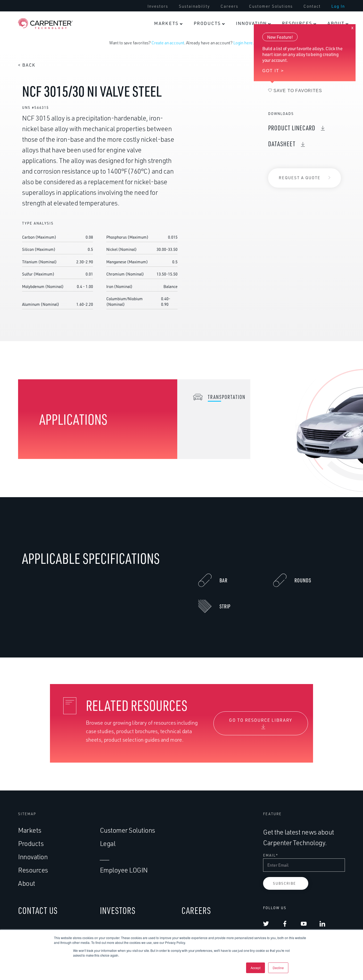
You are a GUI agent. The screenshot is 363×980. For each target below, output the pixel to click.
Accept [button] (255, 967)
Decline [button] (278, 967)
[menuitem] (168, 23)
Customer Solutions (127, 830)
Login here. (243, 42)
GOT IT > (273, 70)
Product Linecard (291, 128)
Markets (29, 830)
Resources (33, 870)
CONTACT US (38, 910)
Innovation (33, 857)
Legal (108, 843)
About (26, 883)
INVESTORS (118, 910)
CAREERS (196, 910)
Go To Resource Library (260, 720)
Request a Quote (299, 177)
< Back (26, 65)
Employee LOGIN (124, 870)
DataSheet (282, 144)
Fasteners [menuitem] (258, 14)
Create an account (167, 42)
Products (31, 843)
